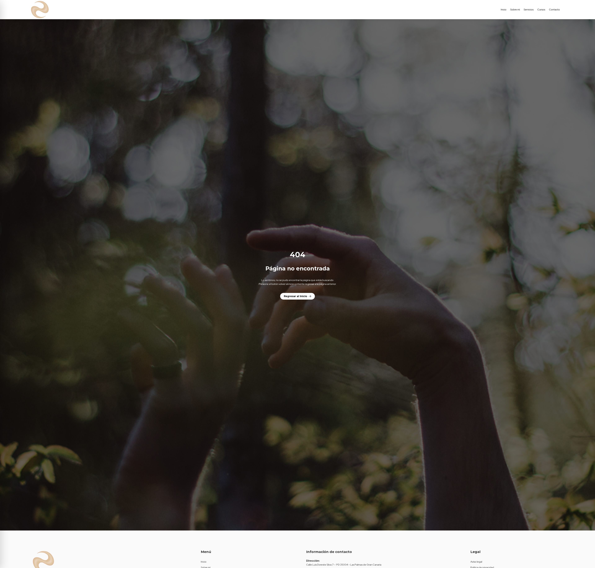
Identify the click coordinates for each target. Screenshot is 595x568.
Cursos (541, 9)
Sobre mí (515, 9)
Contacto (554, 9)
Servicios (528, 9)
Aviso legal (476, 561)
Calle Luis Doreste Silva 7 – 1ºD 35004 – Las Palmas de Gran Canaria (343, 564)
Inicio (503, 9)
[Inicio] (70, 9)
